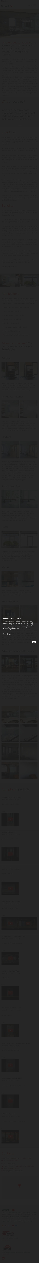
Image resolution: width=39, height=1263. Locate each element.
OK (34, 642)
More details (7, 634)
